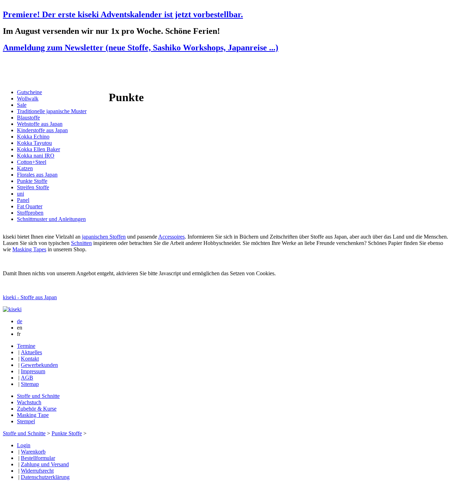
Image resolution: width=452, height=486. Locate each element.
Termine (26, 346)
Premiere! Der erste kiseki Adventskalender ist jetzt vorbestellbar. (123, 14)
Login (23, 445)
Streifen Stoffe (33, 187)
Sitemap (30, 384)
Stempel (26, 421)
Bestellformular (38, 458)
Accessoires (171, 237)
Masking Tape (33, 415)
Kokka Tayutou (34, 143)
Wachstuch (29, 402)
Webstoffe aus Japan (40, 124)
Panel (23, 200)
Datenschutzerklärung (45, 477)
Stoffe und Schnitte (38, 396)
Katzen (25, 168)
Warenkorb (33, 452)
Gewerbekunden (39, 365)
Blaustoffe (28, 118)
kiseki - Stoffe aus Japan (30, 297)
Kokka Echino (33, 137)
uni (20, 194)
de (19, 321)
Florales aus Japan (37, 175)
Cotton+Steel (31, 162)
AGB (27, 378)
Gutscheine (29, 92)
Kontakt (30, 359)
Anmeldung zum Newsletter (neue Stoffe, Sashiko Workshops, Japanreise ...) (140, 47)
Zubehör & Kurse (36, 409)
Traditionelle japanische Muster (52, 111)
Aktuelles (31, 352)
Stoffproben (30, 213)
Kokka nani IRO (35, 156)
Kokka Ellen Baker (38, 149)
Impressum (33, 371)
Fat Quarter (29, 206)
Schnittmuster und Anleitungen (51, 219)
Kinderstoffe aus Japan (42, 130)
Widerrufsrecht (37, 471)
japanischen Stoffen (104, 237)
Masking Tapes (29, 249)
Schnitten (81, 243)
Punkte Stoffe (32, 181)
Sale (21, 105)
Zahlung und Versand (45, 464)
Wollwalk (27, 98)
